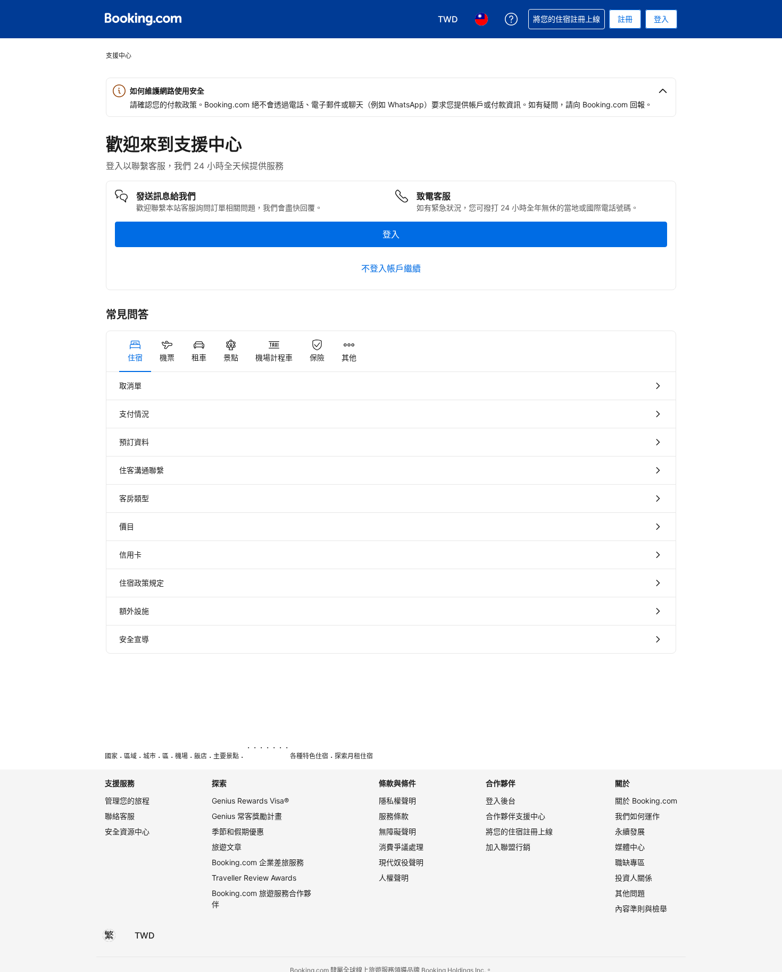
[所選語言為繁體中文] (109, 935)
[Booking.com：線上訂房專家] (143, 19)
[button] (391, 90)
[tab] (135, 351)
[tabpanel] (391, 512)
